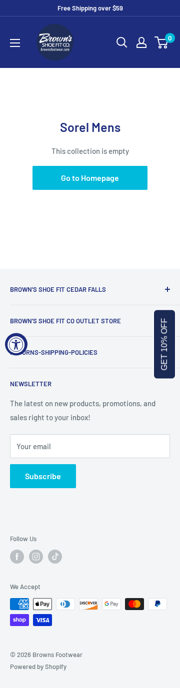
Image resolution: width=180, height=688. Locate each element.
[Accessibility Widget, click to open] (16, 344)
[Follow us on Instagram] (36, 557)
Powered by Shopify (38, 667)
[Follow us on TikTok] (55, 557)
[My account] (141, 42)
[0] (162, 42)
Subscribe (43, 476)
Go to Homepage (90, 177)
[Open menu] (15, 43)
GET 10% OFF (164, 344)
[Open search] (122, 42)
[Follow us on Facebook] (17, 557)
